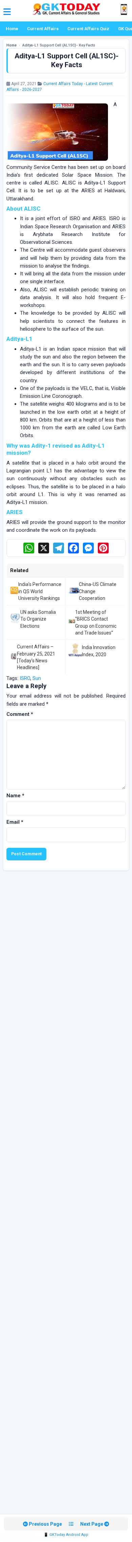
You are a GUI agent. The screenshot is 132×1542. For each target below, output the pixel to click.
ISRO (25, 678)
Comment (19, 714)
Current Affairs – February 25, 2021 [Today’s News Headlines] (36, 657)
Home (12, 28)
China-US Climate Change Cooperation (97, 591)
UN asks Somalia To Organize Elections (38, 619)
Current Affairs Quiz (88, 28)
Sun (36, 678)
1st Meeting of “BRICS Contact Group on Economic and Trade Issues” (95, 622)
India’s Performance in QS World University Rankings (39, 591)
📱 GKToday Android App (66, 1535)
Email (14, 822)
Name (15, 796)
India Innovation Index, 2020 (98, 651)
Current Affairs (43, 28)
